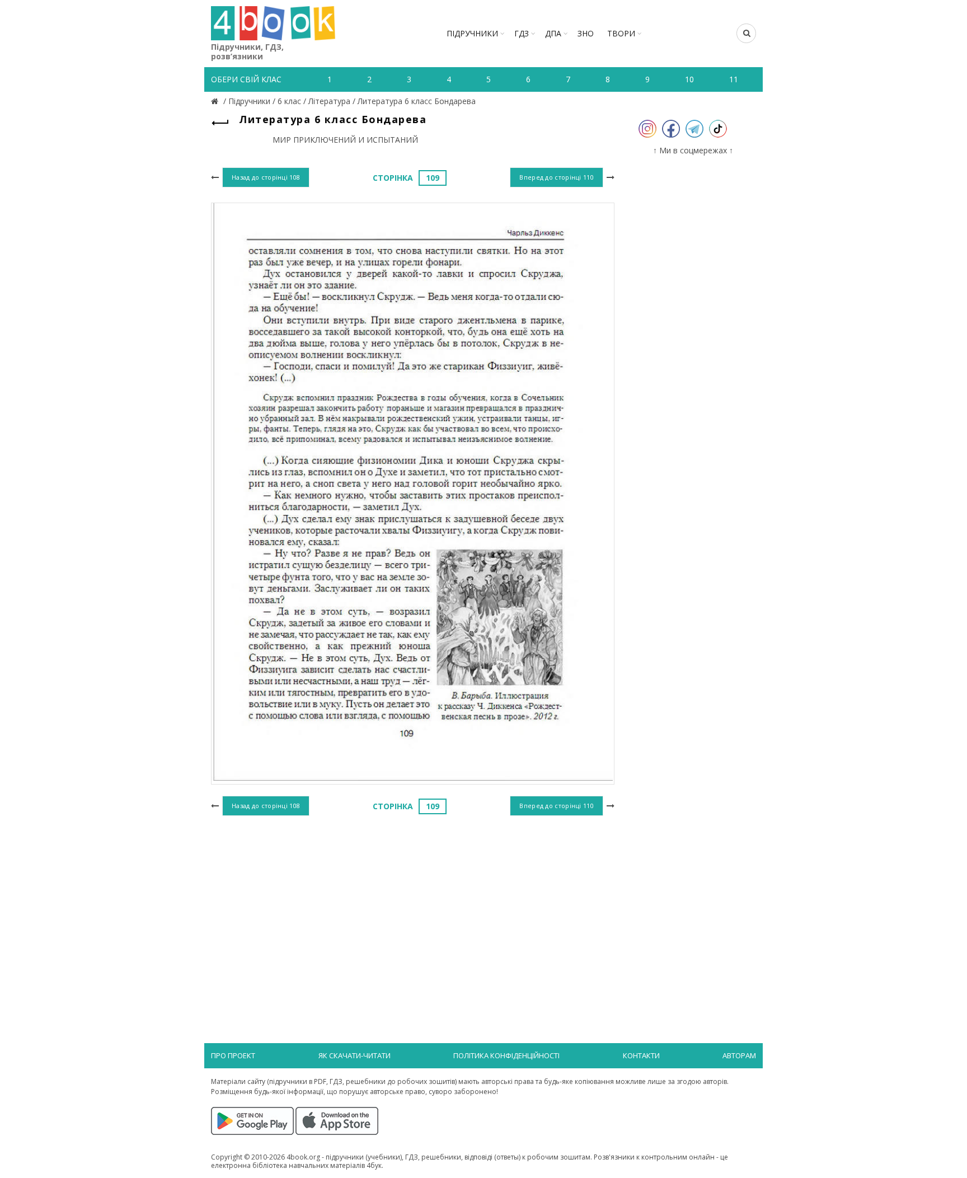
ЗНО (586, 33)
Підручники (472, 33)
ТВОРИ (621, 33)
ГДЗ (521, 33)
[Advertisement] (412, 910)
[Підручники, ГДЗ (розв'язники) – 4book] (216, 101)
